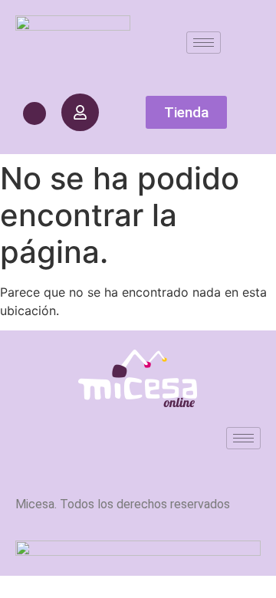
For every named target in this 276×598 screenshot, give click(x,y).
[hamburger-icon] (203, 42)
